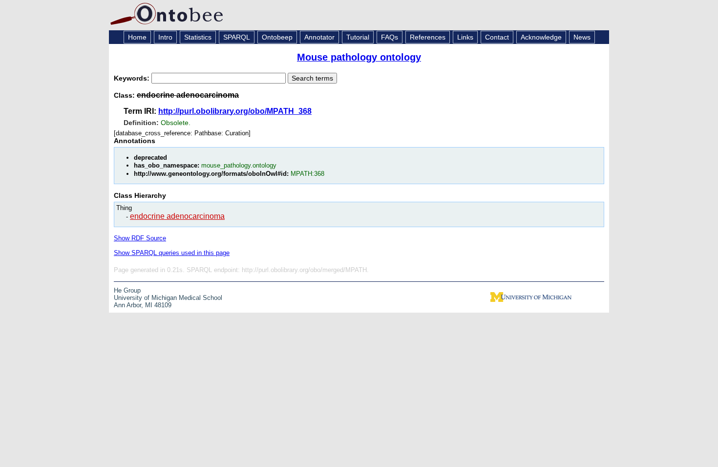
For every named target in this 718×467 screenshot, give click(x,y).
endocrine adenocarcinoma (177, 216)
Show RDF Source (140, 238)
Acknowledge (541, 37)
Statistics (197, 37)
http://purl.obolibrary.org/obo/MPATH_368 (235, 111)
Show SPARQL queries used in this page (172, 252)
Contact (497, 37)
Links (465, 37)
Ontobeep (277, 37)
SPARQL (236, 37)
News (582, 37)
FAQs (389, 37)
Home (137, 37)
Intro (165, 37)
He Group (127, 290)
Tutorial (357, 37)
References (427, 37)
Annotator (319, 37)
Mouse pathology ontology (359, 57)
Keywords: (132, 78)
